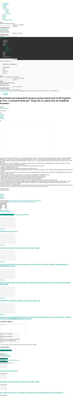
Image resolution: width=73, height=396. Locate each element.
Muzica (7, 9)
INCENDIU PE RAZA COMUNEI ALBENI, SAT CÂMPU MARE (19, 248)
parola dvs (15, 26)
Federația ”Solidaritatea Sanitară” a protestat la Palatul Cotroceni (22, 201)
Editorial (5, 6)
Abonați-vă (9, 356)
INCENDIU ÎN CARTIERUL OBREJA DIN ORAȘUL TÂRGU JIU (20, 300)
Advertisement (6, 67)
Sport (4, 18)
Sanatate (5, 15)
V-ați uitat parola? (4, 29)
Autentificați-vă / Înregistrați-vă (10, 64)
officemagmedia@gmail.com (13, 360)
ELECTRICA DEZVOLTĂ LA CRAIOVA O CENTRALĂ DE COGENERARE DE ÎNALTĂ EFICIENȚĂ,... (32, 392)
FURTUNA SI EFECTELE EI (9, 231)
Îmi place (5, 353)
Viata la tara (8, 13)
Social (4, 17)
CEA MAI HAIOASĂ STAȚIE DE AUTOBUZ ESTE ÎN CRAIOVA (25, 200)
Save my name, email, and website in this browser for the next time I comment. (19, 344)
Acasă (1, 90)
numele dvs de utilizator (18, 24)
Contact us (5, 71)
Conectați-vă (6, 354)
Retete (7, 10)
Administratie (6, 4)
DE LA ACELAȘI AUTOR (21, 214)
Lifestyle (5, 8)
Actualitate (5, 3)
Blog (4, 69)
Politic (4, 14)
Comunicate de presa (7, 19)
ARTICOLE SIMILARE (7, 214)
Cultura (4, 5)
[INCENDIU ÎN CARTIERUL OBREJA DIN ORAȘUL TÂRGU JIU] (8, 296)
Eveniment (10, 90)
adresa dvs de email (17, 33)
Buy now (5, 73)
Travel (7, 12)
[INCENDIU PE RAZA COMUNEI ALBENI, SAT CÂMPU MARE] (8, 244)
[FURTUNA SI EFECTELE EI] (8, 227)
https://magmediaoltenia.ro (6, 211)
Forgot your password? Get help (7, 82)
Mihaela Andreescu (4, 108)
